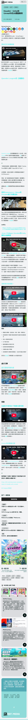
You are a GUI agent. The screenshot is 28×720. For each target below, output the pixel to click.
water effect (5, 577)
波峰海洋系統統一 (7, 284)
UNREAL (16, 7)
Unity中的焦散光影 (8, 443)
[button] (14, 163)
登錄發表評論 (14, 499)
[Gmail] (8, 31)
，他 (20, 155)
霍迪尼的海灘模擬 (7, 44)
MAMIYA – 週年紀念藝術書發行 (9, 536)
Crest (19, 301)
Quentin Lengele (5, 153)
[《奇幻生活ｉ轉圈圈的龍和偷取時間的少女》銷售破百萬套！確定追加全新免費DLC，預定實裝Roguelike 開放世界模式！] (14, 652)
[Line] (11, 29)
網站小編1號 (9, 19)
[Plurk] (5, 31)
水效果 (12, 577)
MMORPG (4, 521)
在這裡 (10, 70)
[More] (14, 31)
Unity (11, 7)
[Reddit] (19, 29)
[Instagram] (11, 31)
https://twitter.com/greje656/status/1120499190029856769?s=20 (14, 228)
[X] (8, 29)
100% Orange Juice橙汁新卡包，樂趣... (12, 512)
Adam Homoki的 (13, 385)
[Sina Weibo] (3, 31)
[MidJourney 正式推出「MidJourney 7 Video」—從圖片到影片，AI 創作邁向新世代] (14, 623)
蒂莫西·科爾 (10, 428)
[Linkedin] (22, 29)
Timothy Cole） (18, 428)
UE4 (24, 387)
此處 (7, 186)
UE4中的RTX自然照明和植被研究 (21, 571)
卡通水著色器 (11, 389)
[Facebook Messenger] (5, 29)
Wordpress (5, 528)
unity (13, 575)
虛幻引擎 (9, 579)
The (2, 465)
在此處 (6, 355)
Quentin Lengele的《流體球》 (13, 78)
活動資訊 (4, 504)
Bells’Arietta (7, 465)
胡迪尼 (3, 579)
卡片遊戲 (4, 509)
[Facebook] (3, 29)
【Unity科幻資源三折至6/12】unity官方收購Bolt (7, 571)
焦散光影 (18, 577)
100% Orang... (8, 599)
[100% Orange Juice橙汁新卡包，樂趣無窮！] (14, 592)
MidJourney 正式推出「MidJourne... (11, 517)
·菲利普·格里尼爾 (13, 253)
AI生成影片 (4, 515)
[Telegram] (17, 29)
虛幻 (3, 368)
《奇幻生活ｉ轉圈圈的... (11, 659)
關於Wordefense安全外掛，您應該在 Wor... (13, 530)
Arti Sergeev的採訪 (6, 488)
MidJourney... (7, 630)
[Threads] (14, 29)
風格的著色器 (9, 368)
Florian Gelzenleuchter (13, 461)
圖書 (3, 533)
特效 (22, 577)
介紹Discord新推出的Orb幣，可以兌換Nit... (13, 506)
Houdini (6, 7)
